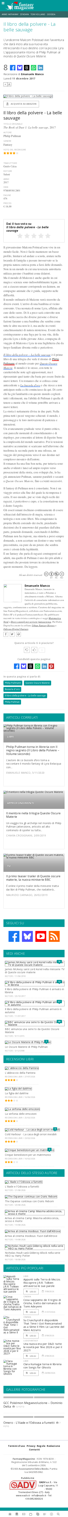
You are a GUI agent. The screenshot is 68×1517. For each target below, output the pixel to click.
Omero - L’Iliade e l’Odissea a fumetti (29, 1423)
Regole (41, 1446)
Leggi (32, 1291)
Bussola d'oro (12, 689)
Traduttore (10, 163)
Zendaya (24, 14)
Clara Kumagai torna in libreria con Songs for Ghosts (42, 1365)
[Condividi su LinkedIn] (40, 68)
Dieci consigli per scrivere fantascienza (31, 621)
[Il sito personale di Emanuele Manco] (18, 634)
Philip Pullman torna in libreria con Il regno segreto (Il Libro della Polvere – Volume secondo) (32, 750)
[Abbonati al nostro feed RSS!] (54, 936)
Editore (7, 171)
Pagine (7, 195)
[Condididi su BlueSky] (20, 68)
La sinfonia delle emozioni (20, 1113)
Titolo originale (12, 124)
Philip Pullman (12, 701)
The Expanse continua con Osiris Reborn (29, 1201)
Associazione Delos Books (34, 1468)
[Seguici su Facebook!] (14, 936)
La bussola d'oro (30, 385)
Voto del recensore (14, 150)
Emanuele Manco (32, 74)
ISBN (5, 187)
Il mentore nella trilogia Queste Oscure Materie (33, 815)
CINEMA (27, 1296)
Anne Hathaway (10, 14)
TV (9, 866)
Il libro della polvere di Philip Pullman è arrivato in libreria (34, 990)
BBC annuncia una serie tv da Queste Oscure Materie (32, 1030)
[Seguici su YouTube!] (41, 936)
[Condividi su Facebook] (13, 68)
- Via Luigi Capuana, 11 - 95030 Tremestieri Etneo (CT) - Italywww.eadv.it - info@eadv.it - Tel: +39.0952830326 (37, 1490)
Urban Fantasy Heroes (43, 625)
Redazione (53, 1446)
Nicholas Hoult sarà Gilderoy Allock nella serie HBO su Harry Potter (32, 1254)
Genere (7, 141)
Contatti (34, 1449)
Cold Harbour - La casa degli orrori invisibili (31, 1134)
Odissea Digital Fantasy (15, 629)
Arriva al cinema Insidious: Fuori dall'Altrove (31, 1236)
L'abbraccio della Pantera (20, 1072)
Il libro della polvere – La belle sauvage (27, 355)
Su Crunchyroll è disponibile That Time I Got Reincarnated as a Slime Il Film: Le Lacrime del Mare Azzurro (43, 1325)
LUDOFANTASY (30, 1341)
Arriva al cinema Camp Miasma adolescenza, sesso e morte (32, 1219)
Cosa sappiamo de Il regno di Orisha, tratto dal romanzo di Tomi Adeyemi (42, 1303)
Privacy (31, 1446)
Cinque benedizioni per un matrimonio (28, 1154)
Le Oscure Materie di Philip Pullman (26, 1047)
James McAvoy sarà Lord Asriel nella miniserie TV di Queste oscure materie (34, 970)
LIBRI (10, 736)
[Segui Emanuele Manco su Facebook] (5, 634)
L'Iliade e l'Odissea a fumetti (22, 1186)
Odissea (51, 14)
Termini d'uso (16, 1446)
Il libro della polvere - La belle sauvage (25, 695)
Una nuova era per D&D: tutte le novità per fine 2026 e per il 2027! (42, 1347)
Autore (7, 132)
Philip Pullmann (13, 682)
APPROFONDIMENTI (20, 803)
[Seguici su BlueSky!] (27, 936)
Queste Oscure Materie (37, 682)
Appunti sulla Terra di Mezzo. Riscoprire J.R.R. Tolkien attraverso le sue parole (42, 1283)
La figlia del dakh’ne (16, 1093)
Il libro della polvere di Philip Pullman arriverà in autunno (33, 1010)
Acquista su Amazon (23, 103)
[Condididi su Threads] (27, 68)
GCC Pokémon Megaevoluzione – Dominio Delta (33, 1404)
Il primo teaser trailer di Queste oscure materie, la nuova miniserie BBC (33, 878)
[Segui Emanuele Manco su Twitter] (12, 634)
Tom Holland (38, 14)
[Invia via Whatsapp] (33, 68)
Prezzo (7, 203)
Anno (6, 179)
